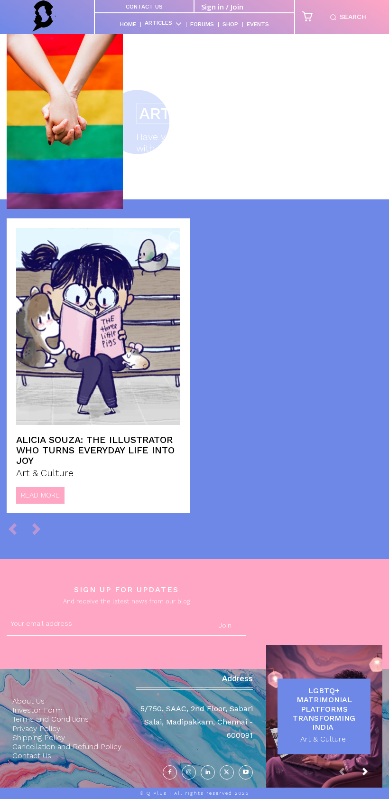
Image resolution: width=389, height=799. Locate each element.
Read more (40, 495)
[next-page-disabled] (40, 529)
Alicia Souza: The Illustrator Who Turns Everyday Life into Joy (95, 450)
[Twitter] (227, 772)
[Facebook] (170, 772)
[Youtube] (246, 772)
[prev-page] (17, 529)
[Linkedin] (208, 772)
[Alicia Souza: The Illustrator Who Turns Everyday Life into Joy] (98, 326)
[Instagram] (189, 772)
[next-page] (372, 776)
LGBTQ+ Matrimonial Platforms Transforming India (324, 709)
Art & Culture (45, 473)
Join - (228, 625)
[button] (346, 17)
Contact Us (144, 6)
